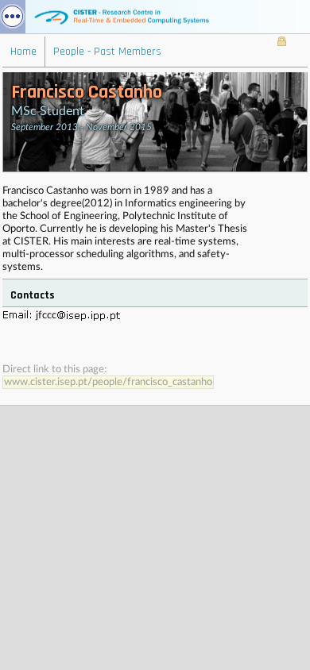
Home (23, 51)
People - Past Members (107, 51)
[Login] (281, 43)
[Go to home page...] (155, 16)
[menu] (12, 16)
